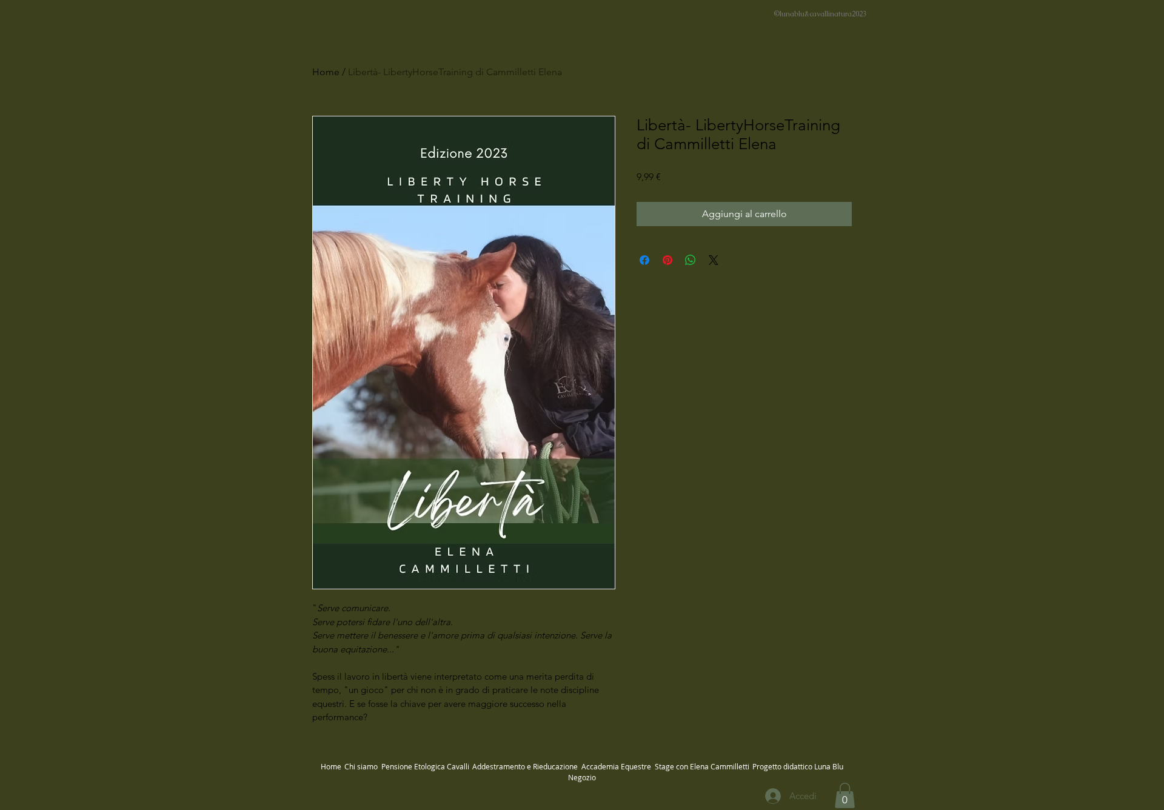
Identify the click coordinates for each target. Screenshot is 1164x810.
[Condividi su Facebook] (644, 260)
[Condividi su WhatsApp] (690, 260)
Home (326, 72)
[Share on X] (713, 260)
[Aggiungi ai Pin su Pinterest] (667, 260)
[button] (844, 795)
